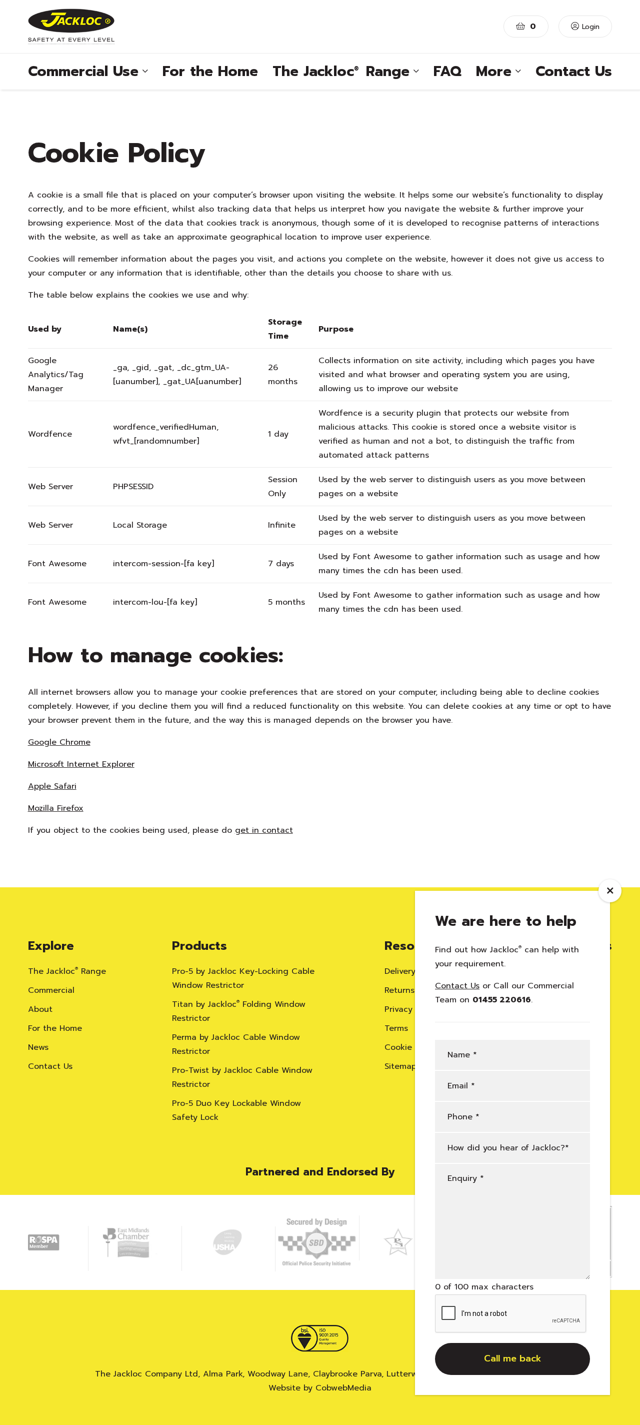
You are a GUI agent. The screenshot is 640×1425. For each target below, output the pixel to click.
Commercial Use (83, 71)
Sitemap (400, 1066)
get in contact (264, 830)
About (40, 1009)
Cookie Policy (411, 1047)
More (494, 71)
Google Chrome (59, 742)
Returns (399, 990)
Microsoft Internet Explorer (81, 764)
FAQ (448, 71)
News (38, 1047)
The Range (341, 71)
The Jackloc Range (67, 971)
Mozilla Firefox (56, 808)
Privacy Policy (411, 1009)
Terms (396, 1028)
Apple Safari (52, 786)
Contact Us (574, 71)
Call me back (513, 1359)
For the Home (210, 71)
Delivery (400, 971)
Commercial (51, 990)
